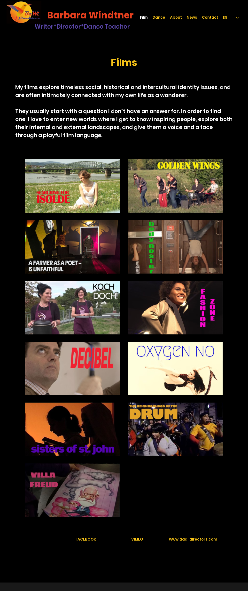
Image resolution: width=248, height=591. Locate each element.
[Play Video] (73, 186)
